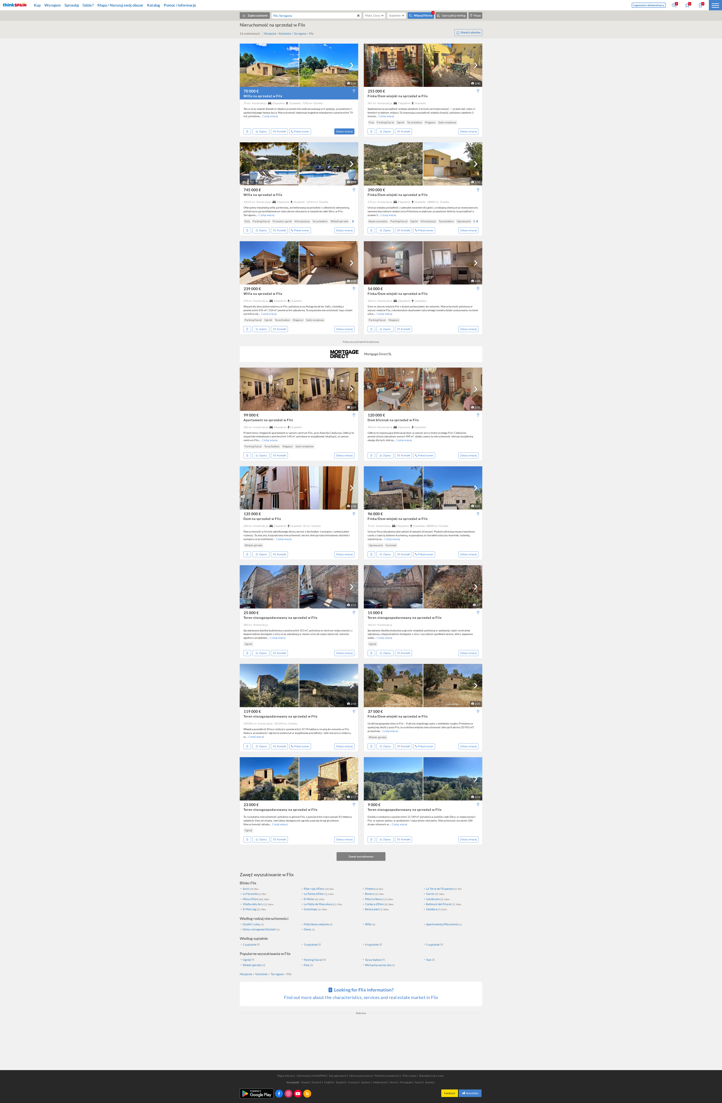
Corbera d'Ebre (375, 904)
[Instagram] (288, 1094)
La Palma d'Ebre (314, 893)
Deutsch (317, 1082)
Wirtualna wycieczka (378, 965)
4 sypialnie (371, 944)
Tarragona (300, 33)
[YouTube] (298, 1094)
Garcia (430, 893)
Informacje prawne (360, 1075)
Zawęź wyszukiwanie (361, 856)
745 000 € (252, 189)
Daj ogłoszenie (337, 1075)
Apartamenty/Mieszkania (442, 924)
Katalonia (285, 33)
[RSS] (307, 1094)
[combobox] (316, 15)
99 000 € (251, 415)
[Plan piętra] (260, 182)
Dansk (305, 1082)
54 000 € (375, 288)
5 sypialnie (433, 944)
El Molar (309, 899)
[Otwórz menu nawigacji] (715, 5)
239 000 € (252, 288)
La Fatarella (250, 893)
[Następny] (351, 65)
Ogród (247, 959)
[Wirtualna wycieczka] (243, 182)
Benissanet (372, 909)
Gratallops (311, 909)
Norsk (393, 1082)
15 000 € (375, 612)
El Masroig (250, 909)
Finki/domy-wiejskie (317, 924)
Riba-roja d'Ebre (314, 888)
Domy (308, 929)
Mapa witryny (285, 1075)
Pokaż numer (301, 131)
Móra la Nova (373, 899)
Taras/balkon (373, 959)
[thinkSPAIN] (14, 5)
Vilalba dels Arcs (253, 904)
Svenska (430, 1082)
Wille (368, 924)
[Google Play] (257, 1093)
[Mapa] (354, 91)
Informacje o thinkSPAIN (311, 1075)
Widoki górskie (252, 965)
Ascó (246, 888)
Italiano (366, 1082)
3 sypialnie (310, 944)
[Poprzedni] (245, 122)
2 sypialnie (249, 944)
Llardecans (433, 899)
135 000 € (252, 513)
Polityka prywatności (387, 1075)
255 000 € (376, 91)
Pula (306, 965)
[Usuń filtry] (358, 15)
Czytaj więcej (270, 116)
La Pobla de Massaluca (318, 904)
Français (353, 1082)
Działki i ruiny (252, 924)
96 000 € (375, 513)
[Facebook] (279, 1094)
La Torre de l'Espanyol (440, 888)
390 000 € (376, 189)
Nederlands (380, 1082)
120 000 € (376, 415)
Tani (428, 959)
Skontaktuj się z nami (431, 1075)
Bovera (370, 893)
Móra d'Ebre (251, 899)
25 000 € (251, 612)
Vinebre (370, 888)
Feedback (449, 1093)
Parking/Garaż (313, 959)
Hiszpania (270, 33)
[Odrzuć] (247, 131)
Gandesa (432, 909)
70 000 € (251, 91)
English (329, 1082)
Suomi (419, 1082)
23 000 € (251, 804)
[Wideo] (252, 182)
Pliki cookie (409, 1075)
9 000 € (374, 804)
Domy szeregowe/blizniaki (260, 929)
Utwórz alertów (470, 32)
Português (406, 1082)
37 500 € (375, 711)
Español (341, 1082)
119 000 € (252, 711)
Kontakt (281, 131)
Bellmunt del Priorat (439, 904)
